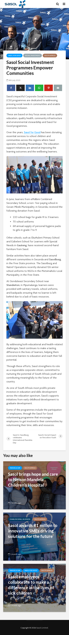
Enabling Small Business (20, 519)
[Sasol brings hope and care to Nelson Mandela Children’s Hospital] (34, 485)
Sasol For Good (14, 55)
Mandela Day (15, 468)
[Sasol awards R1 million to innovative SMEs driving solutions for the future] (34, 536)
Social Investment (32, 55)
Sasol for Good (32, 132)
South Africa (49, 55)
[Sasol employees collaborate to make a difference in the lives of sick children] (34, 587)
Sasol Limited (42, 628)
